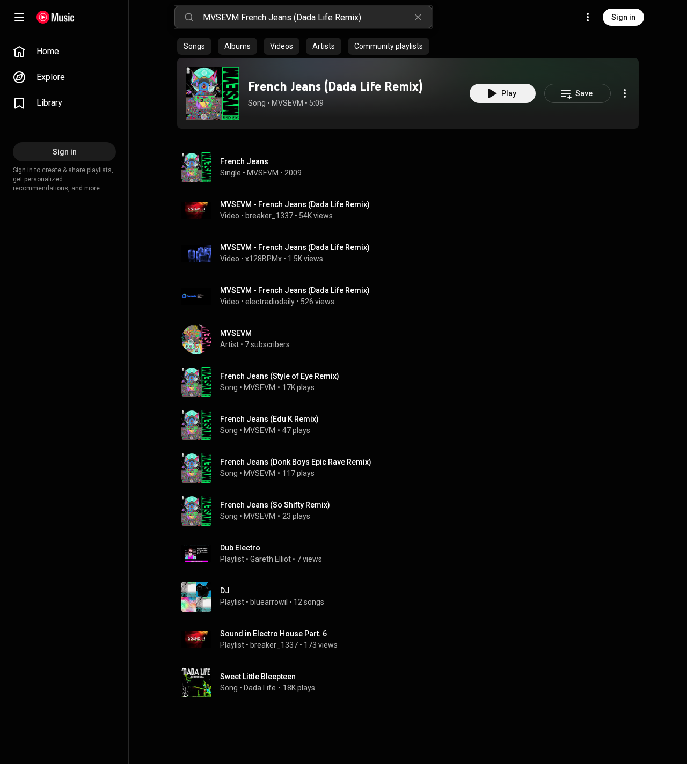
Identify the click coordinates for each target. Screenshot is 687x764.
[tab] (194, 46)
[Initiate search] (189, 17)
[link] (64, 51)
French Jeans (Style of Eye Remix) (279, 376)
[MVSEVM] (412, 339)
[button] (213, 93)
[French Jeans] (412, 167)
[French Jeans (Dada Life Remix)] (212, 93)
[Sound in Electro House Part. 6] (412, 639)
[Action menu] (624, 93)
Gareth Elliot (270, 559)
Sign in (623, 17)
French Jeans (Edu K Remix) (269, 419)
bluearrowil (269, 602)
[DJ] (412, 596)
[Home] (55, 17)
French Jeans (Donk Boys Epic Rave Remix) (295, 462)
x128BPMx (263, 258)
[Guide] (19, 17)
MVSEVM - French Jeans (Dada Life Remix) (295, 204)
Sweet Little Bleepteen (258, 676)
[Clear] (418, 17)
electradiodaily (270, 301)
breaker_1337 (269, 215)
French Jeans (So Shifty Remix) (275, 505)
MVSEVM (287, 103)
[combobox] (317, 17)
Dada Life (260, 688)
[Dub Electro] (412, 553)
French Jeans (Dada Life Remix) (335, 86)
